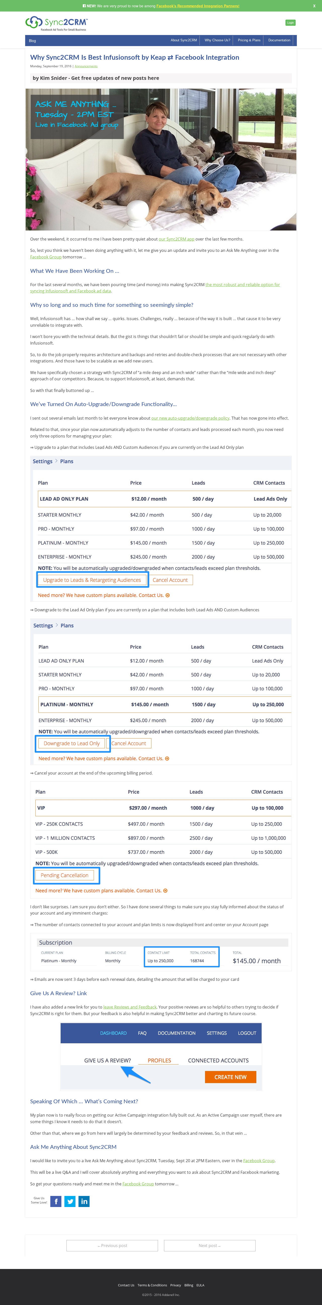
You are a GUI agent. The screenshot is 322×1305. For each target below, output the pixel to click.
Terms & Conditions (152, 1285)
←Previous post (112, 1245)
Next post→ (210, 1245)
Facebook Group (46, 257)
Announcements (86, 66)
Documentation (279, 40)
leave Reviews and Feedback (129, 1007)
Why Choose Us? (217, 40)
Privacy (175, 1285)
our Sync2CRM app (176, 239)
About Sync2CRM (184, 40)
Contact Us (126, 1285)
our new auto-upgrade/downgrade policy (190, 418)
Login (290, 22)
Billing (188, 1285)
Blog (32, 40)
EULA (200, 1285)
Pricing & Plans (249, 40)
